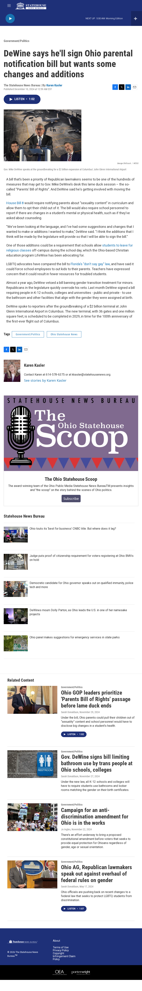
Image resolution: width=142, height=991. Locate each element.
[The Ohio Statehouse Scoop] (71, 433)
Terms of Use (61, 947)
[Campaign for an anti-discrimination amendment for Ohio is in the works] (32, 817)
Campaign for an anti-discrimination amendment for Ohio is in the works (94, 816)
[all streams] (136, 18)
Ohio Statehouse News (64, 334)
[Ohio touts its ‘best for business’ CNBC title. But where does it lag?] (16, 535)
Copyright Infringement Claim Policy (64, 956)
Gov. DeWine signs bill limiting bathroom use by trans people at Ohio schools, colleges (96, 763)
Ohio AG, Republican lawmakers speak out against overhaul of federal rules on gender (96, 873)
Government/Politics (16, 41)
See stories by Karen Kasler (45, 380)
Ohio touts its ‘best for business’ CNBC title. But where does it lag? (73, 528)
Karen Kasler (54, 85)
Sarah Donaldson (69, 712)
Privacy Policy (61, 950)
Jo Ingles (65, 829)
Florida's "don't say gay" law (90, 264)
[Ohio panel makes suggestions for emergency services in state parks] (16, 643)
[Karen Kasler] (12, 371)
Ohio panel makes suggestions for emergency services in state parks (75, 637)
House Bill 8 (15, 203)
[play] (10, 18)
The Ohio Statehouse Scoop (71, 479)
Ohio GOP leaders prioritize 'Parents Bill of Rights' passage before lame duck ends (95, 699)
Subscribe (71, 498)
